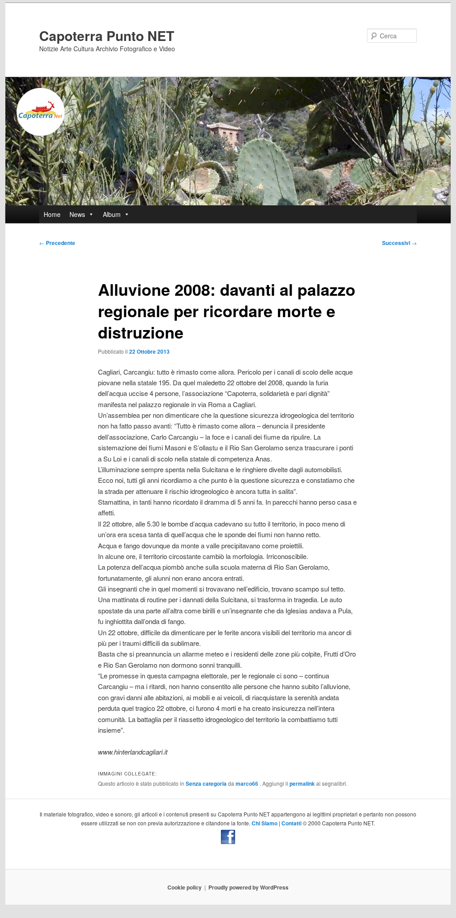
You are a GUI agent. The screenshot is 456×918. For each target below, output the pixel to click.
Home (52, 214)
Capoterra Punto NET (106, 35)
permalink (302, 783)
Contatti (291, 823)
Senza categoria (206, 783)
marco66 (248, 783)
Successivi (399, 243)
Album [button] (112, 214)
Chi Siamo (264, 823)
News (77, 214)
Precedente (57, 243)
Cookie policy (184, 887)
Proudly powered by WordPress (248, 887)
